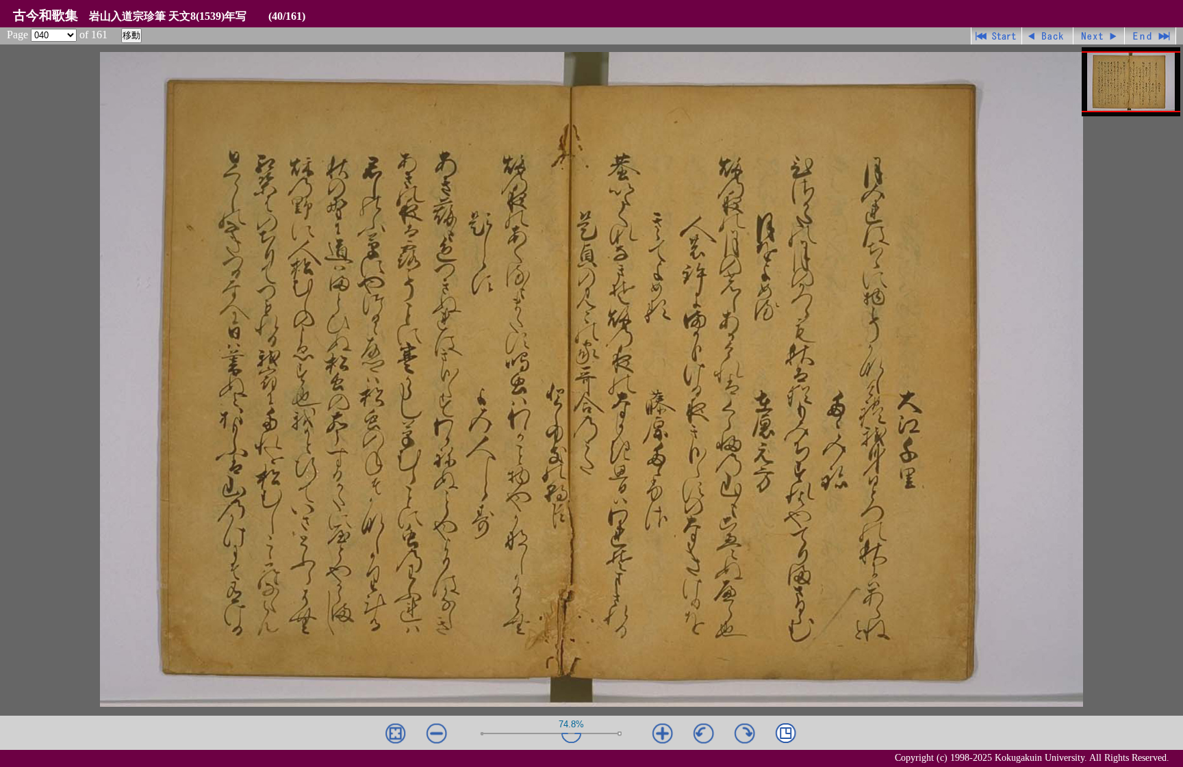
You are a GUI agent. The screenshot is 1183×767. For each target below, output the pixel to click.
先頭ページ (996, 35)
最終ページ (1150, 35)
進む (1099, 35)
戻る (1047, 35)
